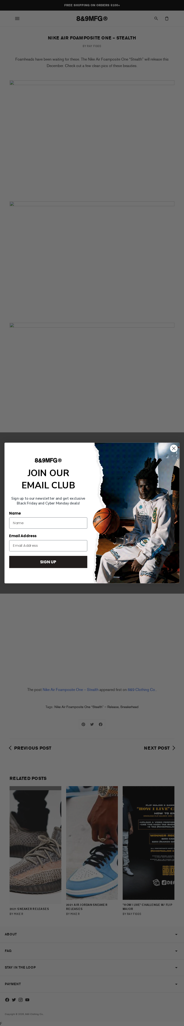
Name (15, 513)
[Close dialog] (174, 448)
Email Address (22, 536)
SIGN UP (48, 562)
